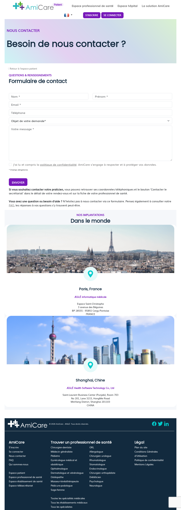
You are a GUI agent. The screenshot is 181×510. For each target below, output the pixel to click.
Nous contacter (17, 455)
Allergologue (96, 451)
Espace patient (17, 472)
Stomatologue (97, 464)
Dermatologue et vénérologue (67, 472)
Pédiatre (55, 455)
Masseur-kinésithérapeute (65, 481)
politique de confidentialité (58, 164)
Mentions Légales (144, 464)
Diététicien (95, 477)
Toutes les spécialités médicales (68, 498)
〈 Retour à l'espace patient (22, 68)
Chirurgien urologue (100, 455)
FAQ (11, 205)
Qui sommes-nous (18, 464)
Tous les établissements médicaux (69, 502)
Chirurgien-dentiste (61, 447)
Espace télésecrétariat (21, 485)
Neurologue (95, 485)
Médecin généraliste (61, 451)
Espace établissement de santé (25, 481)
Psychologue (96, 481)
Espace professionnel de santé (25, 477)
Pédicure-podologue (61, 485)
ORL (91, 447)
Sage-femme (58, 489)
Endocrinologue (98, 468)
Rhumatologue (97, 460)
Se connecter (16, 451)
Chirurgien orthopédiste (102, 472)
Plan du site (141, 447)
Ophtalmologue (59, 468)
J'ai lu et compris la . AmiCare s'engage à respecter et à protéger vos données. (85, 164)
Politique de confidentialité (149, 460)
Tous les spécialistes (61, 506)
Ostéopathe (57, 477)
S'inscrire (14, 447)
